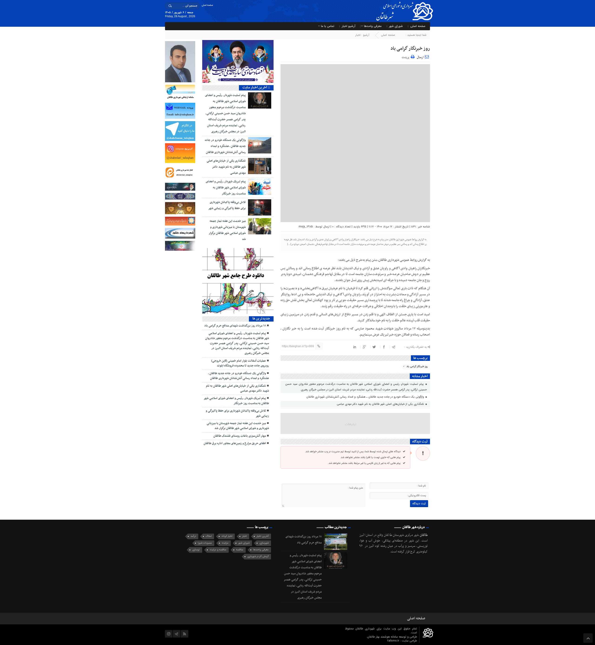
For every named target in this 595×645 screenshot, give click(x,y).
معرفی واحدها (373, 26)
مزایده (225, 543)
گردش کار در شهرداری (258, 557)
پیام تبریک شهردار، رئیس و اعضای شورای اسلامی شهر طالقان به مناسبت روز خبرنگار (226, 187)
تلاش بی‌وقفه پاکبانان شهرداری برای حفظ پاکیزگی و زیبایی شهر (237, 413)
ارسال (420, 57)
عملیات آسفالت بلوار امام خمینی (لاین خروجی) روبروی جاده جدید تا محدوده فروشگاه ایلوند (240, 363)
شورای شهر (396, 26)
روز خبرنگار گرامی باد (410, 49)
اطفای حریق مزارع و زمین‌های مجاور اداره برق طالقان (235, 443)
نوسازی (196, 550)
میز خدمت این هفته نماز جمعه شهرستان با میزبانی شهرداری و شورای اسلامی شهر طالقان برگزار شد (238, 426)
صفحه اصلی (207, 5)
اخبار (357, 35)
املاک (209, 536)
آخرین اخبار (263, 536)
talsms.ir (393, 640)
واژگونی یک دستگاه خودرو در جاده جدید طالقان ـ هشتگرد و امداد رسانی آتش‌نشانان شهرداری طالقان (365, 397)
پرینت (406, 57)
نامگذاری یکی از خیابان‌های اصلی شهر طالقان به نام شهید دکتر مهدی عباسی (381, 404)
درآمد (193, 536)
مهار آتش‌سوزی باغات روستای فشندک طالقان (239, 436)
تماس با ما (327, 26)
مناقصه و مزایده (218, 550)
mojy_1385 (306, 226)
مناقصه (239, 550)
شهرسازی (264, 543)
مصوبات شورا (205, 543)
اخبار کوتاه (226, 536)
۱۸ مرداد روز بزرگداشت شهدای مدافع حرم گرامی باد (235, 325)
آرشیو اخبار (348, 26)
